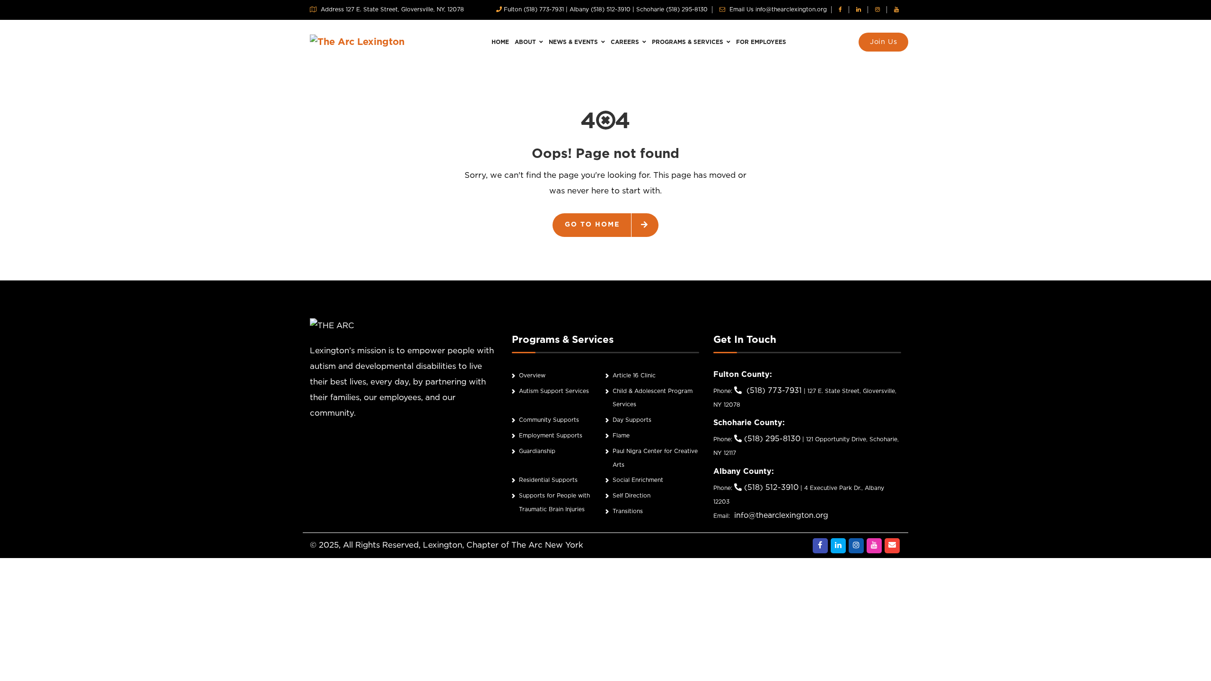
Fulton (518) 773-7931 (534, 9)
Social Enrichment (638, 480)
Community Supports (549, 420)
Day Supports (632, 420)
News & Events (574, 42)
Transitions (628, 511)
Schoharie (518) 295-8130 (672, 9)
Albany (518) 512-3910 (600, 9)
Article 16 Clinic (634, 375)
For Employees (761, 42)
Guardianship (537, 451)
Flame (621, 435)
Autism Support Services (554, 391)
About (526, 42)
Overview (532, 375)
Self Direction (631, 495)
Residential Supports (548, 480)
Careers (626, 42)
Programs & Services (688, 42)
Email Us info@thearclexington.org (777, 9)
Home (500, 42)
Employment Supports (550, 435)
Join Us (883, 42)
